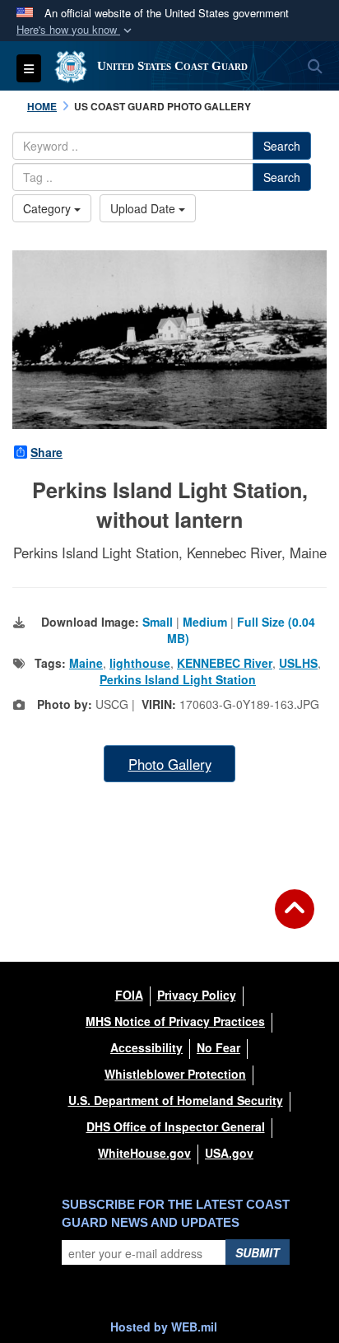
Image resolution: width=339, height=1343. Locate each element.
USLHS (298, 663)
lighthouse (139, 663)
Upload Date (144, 208)
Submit (257, 1252)
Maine (86, 663)
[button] (75, 30)
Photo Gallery (169, 764)
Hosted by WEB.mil (163, 1326)
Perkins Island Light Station (178, 679)
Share (46, 452)
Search (281, 146)
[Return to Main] (294, 919)
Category (48, 208)
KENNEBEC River (224, 663)
